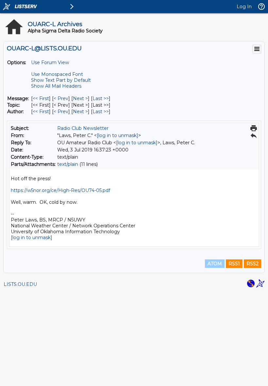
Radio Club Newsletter (83, 128)
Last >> (100, 98)
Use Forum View (50, 62)
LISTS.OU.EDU (20, 284)
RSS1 (234, 264)
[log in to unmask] (117, 135)
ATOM (215, 264)
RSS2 (252, 264)
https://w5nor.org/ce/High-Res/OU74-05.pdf (60, 190)
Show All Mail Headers (56, 86)
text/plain (67, 164)
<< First (41, 98)
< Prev (61, 98)
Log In (244, 6)
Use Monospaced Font (57, 74)
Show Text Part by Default (61, 80)
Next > (80, 98)
